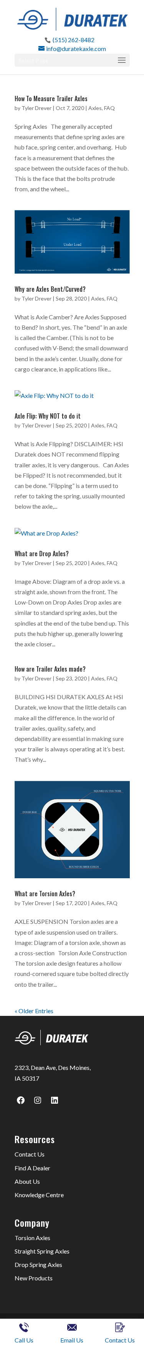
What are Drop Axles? (42, 553)
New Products (34, 1278)
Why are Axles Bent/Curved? (50, 289)
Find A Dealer (32, 1168)
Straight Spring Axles (42, 1251)
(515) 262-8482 (73, 39)
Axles (95, 108)
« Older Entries (34, 1010)
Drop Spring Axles (38, 1264)
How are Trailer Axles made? (50, 669)
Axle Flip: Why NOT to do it (48, 416)
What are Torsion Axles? (45, 893)
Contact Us (30, 1154)
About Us (27, 1181)
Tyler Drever (36, 108)
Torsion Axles (32, 1237)
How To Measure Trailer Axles (51, 98)
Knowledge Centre (39, 1194)
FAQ (109, 108)
